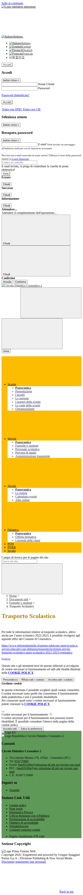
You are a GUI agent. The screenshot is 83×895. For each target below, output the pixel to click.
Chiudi (6, 184)
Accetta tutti (60, 679)
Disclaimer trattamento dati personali (24, 861)
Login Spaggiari (20, 158)
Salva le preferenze (31, 728)
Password (44, 88)
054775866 (22, 761)
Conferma (20, 281)
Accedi (7, 64)
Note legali (16, 808)
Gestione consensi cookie (24, 829)
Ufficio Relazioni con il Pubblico (29, 815)
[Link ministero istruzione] (19, 6)
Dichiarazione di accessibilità (27, 819)
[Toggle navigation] (32, 333)
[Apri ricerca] (50, 302)
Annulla (7, 281)
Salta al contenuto (12, 3)
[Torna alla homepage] (41, 285)
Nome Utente (46, 84)
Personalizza (10, 679)
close (6, 351)
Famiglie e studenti (20, 602)
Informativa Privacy (21, 812)
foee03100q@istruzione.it (49, 764)
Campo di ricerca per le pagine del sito (25, 557)
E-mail (42, 144)
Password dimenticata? (15, 95)
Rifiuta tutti (32, 679)
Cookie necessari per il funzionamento (25, 714)
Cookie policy (17, 805)
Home (13, 596)
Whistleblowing (19, 826)
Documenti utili (18, 599)
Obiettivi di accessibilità (23, 822)
